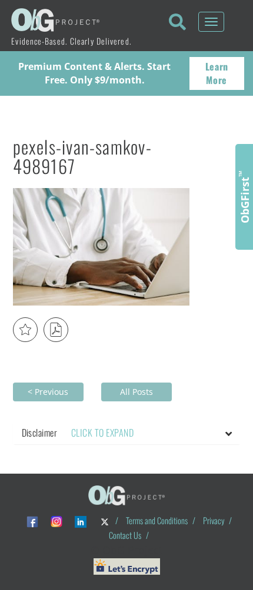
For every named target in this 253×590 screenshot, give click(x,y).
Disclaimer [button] (78, 432)
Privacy (213, 520)
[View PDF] (56, 329)
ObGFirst (244, 196)
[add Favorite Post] (25, 329)
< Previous (48, 391)
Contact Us (125, 535)
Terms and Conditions (157, 520)
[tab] (127, 433)
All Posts (136, 391)
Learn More (216, 73)
